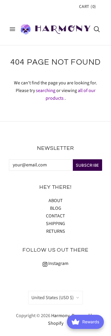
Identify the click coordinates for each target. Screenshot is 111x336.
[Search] (96, 29)
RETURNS (55, 231)
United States (52, 297)
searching (45, 90)
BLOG (55, 208)
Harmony (60, 315)
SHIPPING (55, 223)
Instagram (57, 263)
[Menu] (12, 29)
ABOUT (56, 200)
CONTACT (55, 216)
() (87, 7)
